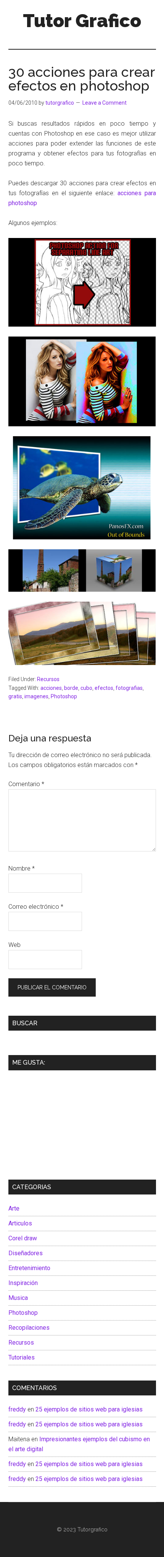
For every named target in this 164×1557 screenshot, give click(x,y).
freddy (17, 1409)
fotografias (129, 688)
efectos (104, 688)
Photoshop (64, 696)
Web (14, 944)
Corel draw (22, 1238)
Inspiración (23, 1283)
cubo (86, 688)
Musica (18, 1297)
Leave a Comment (104, 103)
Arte (13, 1208)
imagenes (36, 696)
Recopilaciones (29, 1327)
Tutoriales (21, 1357)
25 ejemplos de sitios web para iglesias (89, 1409)
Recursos (48, 679)
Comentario (26, 784)
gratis (15, 696)
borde (71, 688)
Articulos (20, 1223)
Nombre (21, 868)
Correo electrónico (35, 906)
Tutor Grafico (82, 20)
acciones (51, 688)
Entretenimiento (29, 1268)
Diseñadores (25, 1253)
